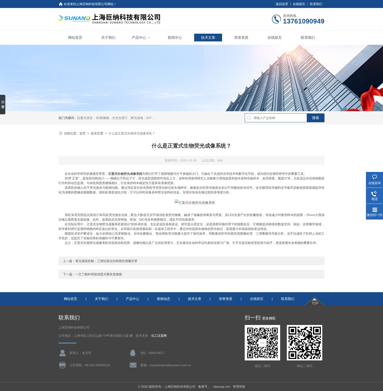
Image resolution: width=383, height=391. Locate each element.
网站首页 (75, 37)
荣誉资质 (241, 37)
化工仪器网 (159, 335)
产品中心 (139, 37)
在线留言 (299, 4)
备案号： (204, 386)
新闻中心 (175, 37)
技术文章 (208, 37)
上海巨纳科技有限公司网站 (94, 4)
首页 (82, 133)
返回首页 (282, 4)
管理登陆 (239, 386)
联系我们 (316, 4)
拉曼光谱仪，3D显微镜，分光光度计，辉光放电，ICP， (115, 118)
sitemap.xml (221, 386)
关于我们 (108, 37)
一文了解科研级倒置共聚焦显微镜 (98, 274)
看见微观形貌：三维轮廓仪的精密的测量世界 (106, 261)
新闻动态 (163, 299)
